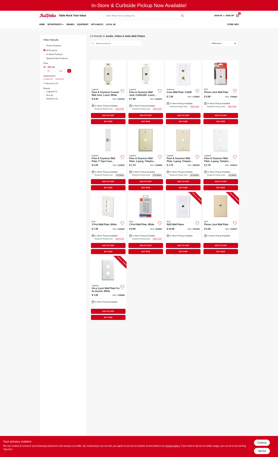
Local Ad (111, 24)
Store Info (233, 24)
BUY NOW (108, 122)
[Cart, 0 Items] (237, 15)
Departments (54, 24)
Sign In (218, 15)
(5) (49, 95)
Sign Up (230, 15)
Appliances (97, 24)
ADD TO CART (108, 115)
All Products (51, 50)
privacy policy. (173, 446)
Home (42, 24)
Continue (262, 442)
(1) (52, 98)
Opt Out (262, 451)
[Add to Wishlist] (122, 90)
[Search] (182, 15)
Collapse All (48, 79)
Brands (71, 24)
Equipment (83, 24)
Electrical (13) (51, 83)
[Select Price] (69, 71)
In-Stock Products (54, 54)
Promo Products (53, 45)
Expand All (59, 79)
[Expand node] (44, 83)
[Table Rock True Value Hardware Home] (48, 15)
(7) (51, 91)
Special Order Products (57, 58)
